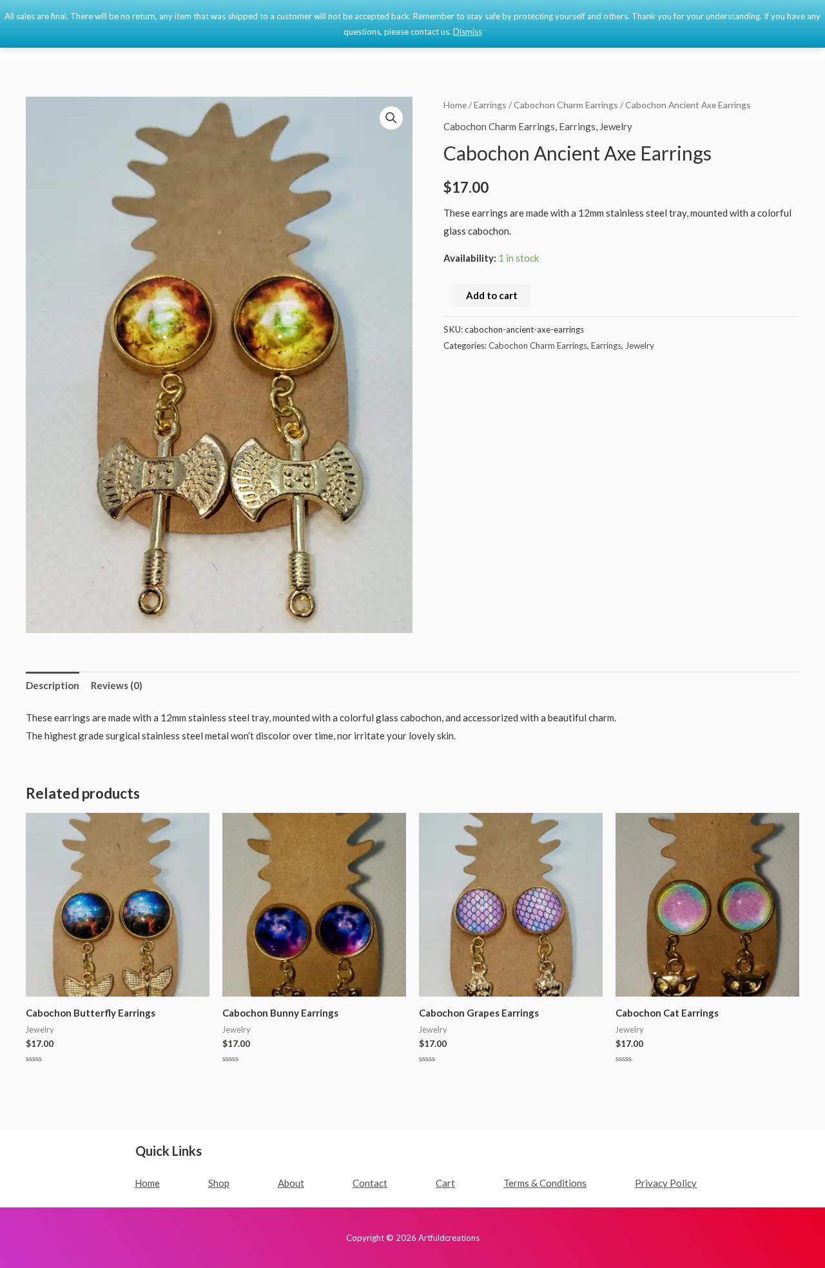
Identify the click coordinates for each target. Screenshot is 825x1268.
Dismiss (467, 31)
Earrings (490, 104)
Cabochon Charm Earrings (566, 104)
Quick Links (168, 1150)
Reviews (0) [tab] (116, 685)
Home (455, 104)
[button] (391, 118)
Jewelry (615, 126)
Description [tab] (52, 685)
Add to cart (492, 295)
